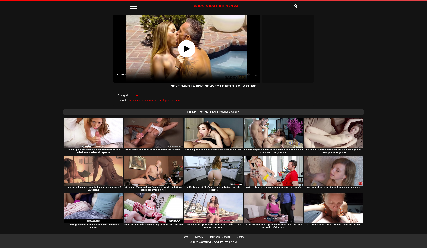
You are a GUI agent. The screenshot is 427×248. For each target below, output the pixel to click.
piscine (169, 100)
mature (153, 100)
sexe (178, 100)
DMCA (199, 236)
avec (138, 100)
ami (131, 100)
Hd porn (135, 95)
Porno (185, 236)
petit (161, 100)
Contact (241, 236)
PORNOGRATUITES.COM (216, 6)
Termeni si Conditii (220, 236)
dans (145, 100)
